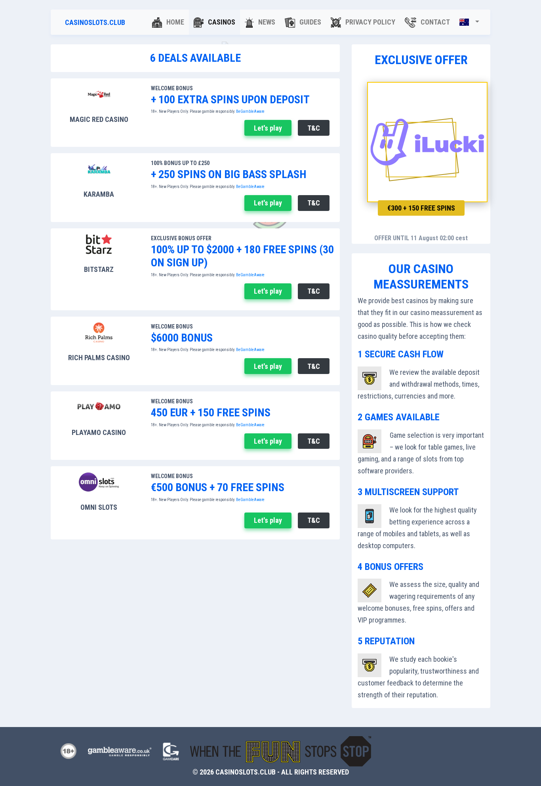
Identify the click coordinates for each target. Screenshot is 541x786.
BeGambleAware (250, 111)
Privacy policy (369, 22)
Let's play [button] (268, 128)
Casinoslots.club (95, 22)
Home (174, 22)
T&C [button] (313, 128)
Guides (309, 22)
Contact (434, 22)
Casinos (220, 22)
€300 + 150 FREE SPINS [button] (421, 208)
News (266, 22)
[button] (469, 21)
